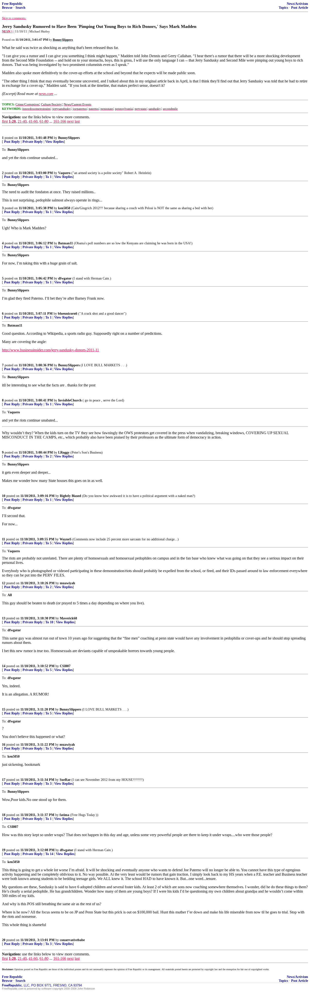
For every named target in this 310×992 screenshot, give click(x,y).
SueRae (65, 780)
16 (3, 744)
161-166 (59, 121)
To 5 (48, 543)
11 (3, 539)
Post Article (299, 7)
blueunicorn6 (67, 313)
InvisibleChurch (70, 400)
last (77, 121)
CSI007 (65, 666)
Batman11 (65, 243)
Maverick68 (68, 618)
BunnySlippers (69, 138)
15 (3, 709)
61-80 (43, 121)
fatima (64, 815)
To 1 (48, 177)
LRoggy (64, 452)
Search (20, 7)
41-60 (33, 121)
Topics (283, 7)
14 (3, 666)
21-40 (22, 121)
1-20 (12, 121)
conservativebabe (72, 940)
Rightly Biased (70, 496)
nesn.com (46, 94)
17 (3, 780)
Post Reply (12, 142)
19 (3, 850)
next (70, 121)
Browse (7, 7)
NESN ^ (7, 31)
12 (3, 583)
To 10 (49, 622)
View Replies (54, 142)
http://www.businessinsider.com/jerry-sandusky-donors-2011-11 (50, 350)
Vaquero (64, 173)
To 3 (48, 783)
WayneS (65, 539)
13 (3, 618)
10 (3, 496)
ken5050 (64, 208)
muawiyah (67, 583)
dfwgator (64, 278)
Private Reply (33, 142)
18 (3, 815)
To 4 (48, 369)
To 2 (48, 456)
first (5, 121)
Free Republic (12, 4)
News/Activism (297, 4)
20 (3, 940)
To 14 (49, 854)
